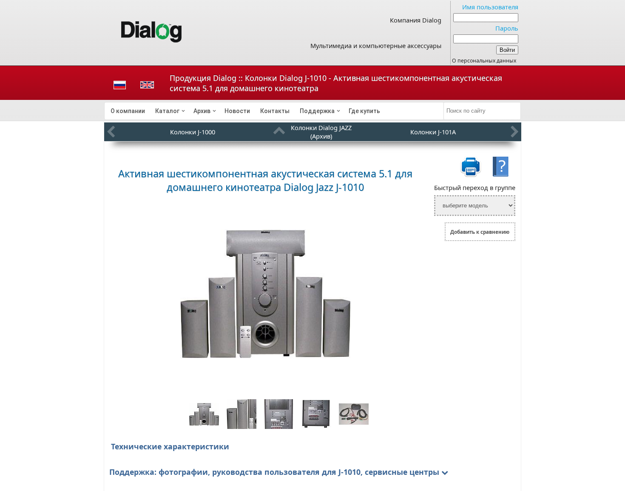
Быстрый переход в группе (474, 187)
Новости (237, 111)
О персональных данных (484, 60)
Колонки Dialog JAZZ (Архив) (321, 131)
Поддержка (317, 111)
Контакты (275, 111)
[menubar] (274, 111)
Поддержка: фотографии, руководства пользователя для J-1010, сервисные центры (274, 472)
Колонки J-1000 (192, 132)
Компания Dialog (415, 20)
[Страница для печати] (470, 175)
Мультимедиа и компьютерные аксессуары (375, 45)
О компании (128, 111)
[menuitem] (128, 111)
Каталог (167, 111)
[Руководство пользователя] (500, 175)
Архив (201, 111)
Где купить (364, 111)
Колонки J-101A (433, 132)
